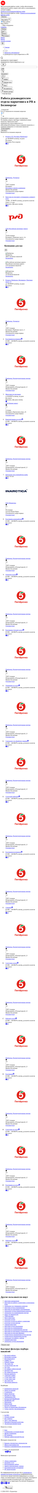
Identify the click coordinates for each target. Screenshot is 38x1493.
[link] (4, 33)
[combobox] (9, 60)
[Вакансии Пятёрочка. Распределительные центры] (21, 362)
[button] (3, 37)
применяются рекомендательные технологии (16, 1473)
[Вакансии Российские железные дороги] (21, 217)
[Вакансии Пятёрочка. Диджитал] (21, 161)
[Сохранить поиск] (2, 69)
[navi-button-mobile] (2, 43)
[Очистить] (3, 64)
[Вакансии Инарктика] (21, 490)
